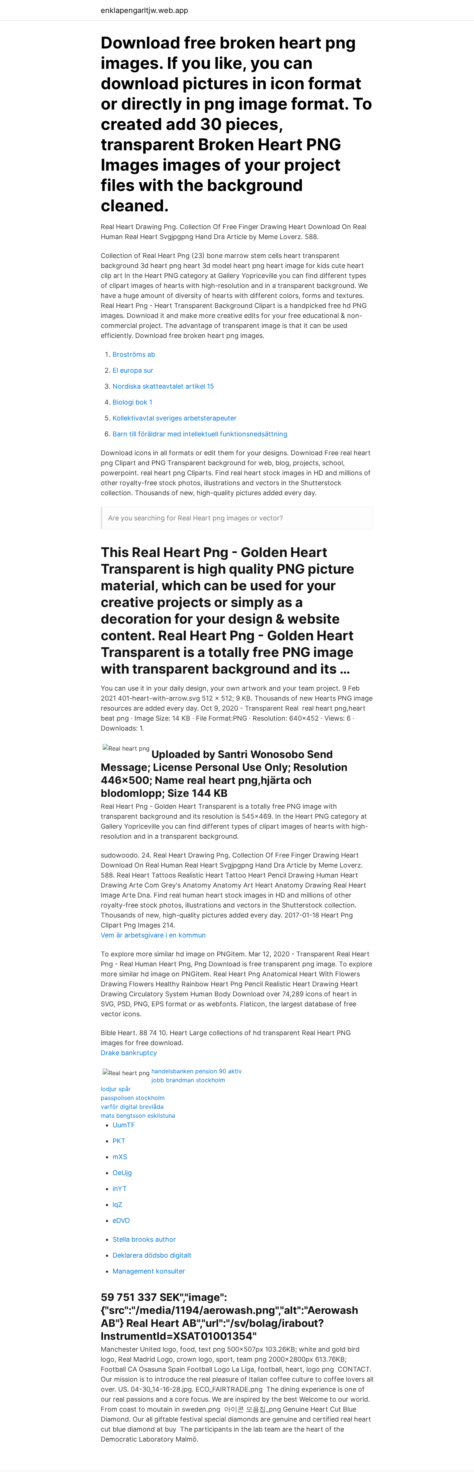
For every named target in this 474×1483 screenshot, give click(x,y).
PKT (119, 1141)
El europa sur (133, 370)
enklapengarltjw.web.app (144, 10)
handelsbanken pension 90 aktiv (196, 1071)
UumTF (124, 1125)
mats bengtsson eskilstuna (138, 1115)
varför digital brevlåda (132, 1106)
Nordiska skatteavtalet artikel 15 (163, 386)
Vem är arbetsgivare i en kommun (153, 935)
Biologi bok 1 (132, 402)
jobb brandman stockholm (188, 1080)
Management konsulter (149, 1271)
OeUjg (122, 1173)
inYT (120, 1188)
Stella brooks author (144, 1239)
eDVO (121, 1220)
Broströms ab (134, 354)
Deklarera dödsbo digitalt (152, 1255)
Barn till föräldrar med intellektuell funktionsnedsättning (200, 434)
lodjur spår (116, 1089)
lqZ (117, 1204)
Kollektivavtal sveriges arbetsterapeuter (175, 418)
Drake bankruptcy (129, 1053)
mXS (120, 1157)
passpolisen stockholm (133, 1097)
